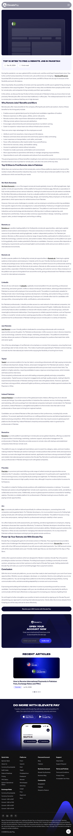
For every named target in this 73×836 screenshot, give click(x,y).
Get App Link (36, 609)
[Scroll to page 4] (38, 691)
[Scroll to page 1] (33, 691)
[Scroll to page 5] (39, 691)
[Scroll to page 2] (35, 691)
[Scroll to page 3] (36, 691)
